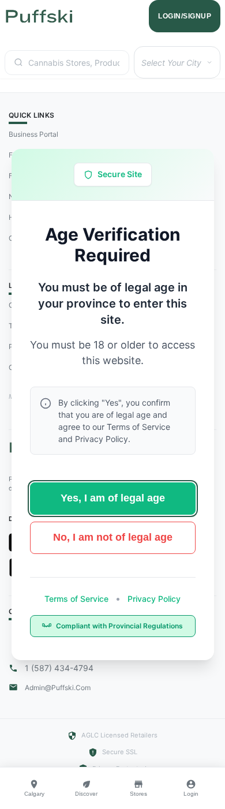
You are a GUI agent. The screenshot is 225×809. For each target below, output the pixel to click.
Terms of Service (77, 599)
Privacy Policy (153, 599)
